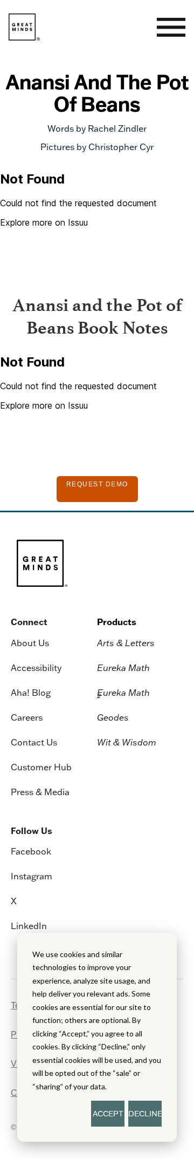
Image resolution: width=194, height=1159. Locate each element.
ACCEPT (108, 1114)
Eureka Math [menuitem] (123, 667)
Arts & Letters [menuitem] (126, 643)
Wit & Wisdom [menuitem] (126, 742)
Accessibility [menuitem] (36, 667)
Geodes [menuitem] (113, 717)
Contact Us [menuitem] (34, 742)
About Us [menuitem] (30, 643)
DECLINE (145, 1114)
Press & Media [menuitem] (40, 792)
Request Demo (97, 484)
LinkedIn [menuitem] (29, 925)
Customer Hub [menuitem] (41, 767)
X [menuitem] (14, 901)
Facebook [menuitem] (31, 851)
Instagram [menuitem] (31, 876)
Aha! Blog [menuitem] (31, 692)
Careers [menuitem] (27, 717)
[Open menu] (171, 27)
